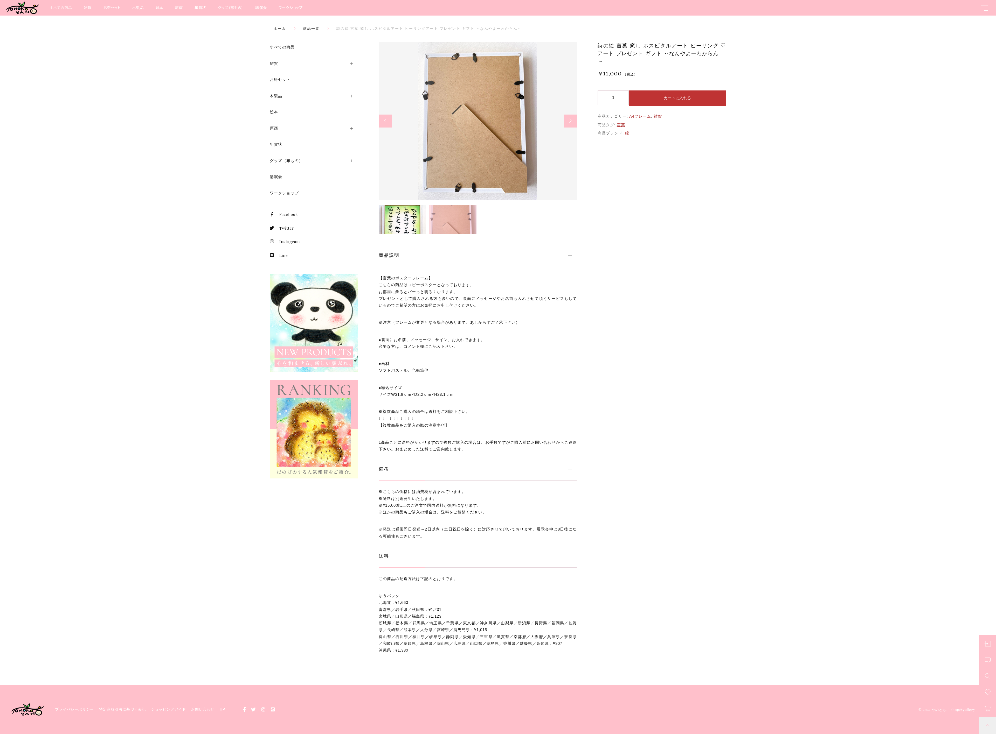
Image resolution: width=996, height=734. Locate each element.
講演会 (261, 7)
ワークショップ (291, 7)
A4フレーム (640, 116)
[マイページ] (987, 643)
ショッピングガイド (168, 709)
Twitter (286, 228)
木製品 (138, 7)
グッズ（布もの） (231, 7)
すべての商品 (61, 7)
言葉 (621, 125)
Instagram (289, 241)
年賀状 (200, 7)
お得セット (112, 7)
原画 (179, 7)
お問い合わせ (203, 709)
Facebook (288, 214)
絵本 (159, 7)
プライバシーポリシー (74, 709)
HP (222, 709)
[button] (385, 121)
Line (283, 255)
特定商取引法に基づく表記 (122, 709)
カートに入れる (677, 98)
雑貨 (88, 7)
